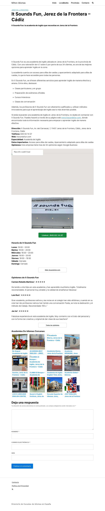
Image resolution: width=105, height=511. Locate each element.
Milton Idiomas (18, 3)
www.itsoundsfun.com (71, 118)
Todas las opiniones (52, 325)
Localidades (63, 3)
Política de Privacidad (20, 486)
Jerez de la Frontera (19, 10)
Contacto (85, 3)
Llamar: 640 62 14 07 (52, 235)
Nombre (15, 431)
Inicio (54, 3)
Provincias (75, 3)
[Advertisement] (52, 43)
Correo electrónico (20, 442)
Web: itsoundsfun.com (52, 270)
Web (13, 453)
